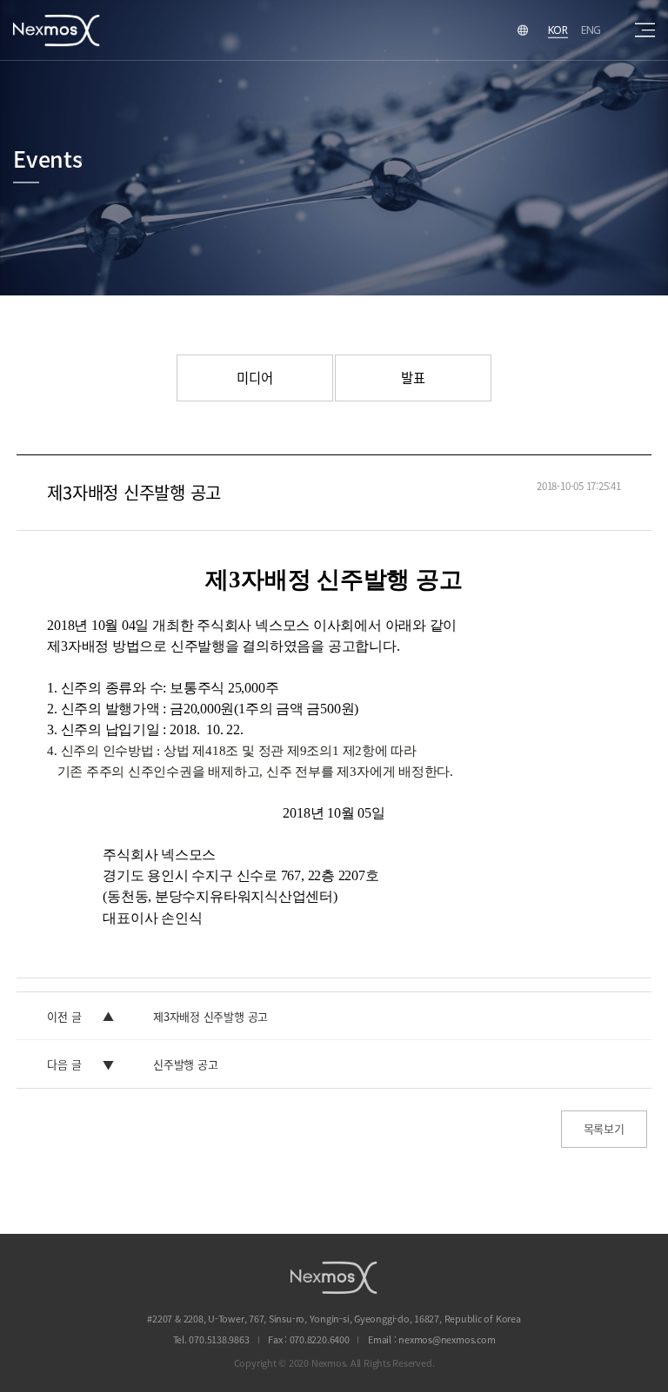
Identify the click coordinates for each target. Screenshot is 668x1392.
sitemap (645, 30)
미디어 (254, 378)
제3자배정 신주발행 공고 (210, 1016)
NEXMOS (334, 1277)
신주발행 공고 (185, 1064)
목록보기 (604, 1128)
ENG (591, 29)
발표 (413, 378)
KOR (558, 29)
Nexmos (56, 30)
